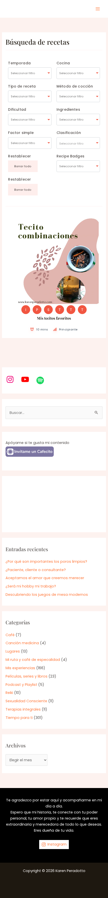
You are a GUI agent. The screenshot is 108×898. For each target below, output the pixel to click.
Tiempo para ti (19, 717)
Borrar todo (22, 166)
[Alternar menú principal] (97, 9)
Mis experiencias (20, 667)
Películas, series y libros (26, 676)
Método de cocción (75, 86)
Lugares (13, 651)
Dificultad (17, 109)
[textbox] (78, 143)
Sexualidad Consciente (26, 701)
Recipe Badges (70, 156)
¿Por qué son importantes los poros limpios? (46, 561)
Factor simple (21, 132)
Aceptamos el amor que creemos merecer (45, 577)
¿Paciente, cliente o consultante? (36, 569)
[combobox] (29, 73)
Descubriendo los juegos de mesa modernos (47, 594)
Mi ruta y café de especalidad (33, 659)
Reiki (9, 692)
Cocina (63, 63)
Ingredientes (68, 109)
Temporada (19, 63)
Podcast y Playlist (21, 684)
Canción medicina (22, 643)
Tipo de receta (22, 86)
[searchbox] (30, 73)
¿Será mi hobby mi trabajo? (31, 586)
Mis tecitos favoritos (54, 318)
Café (10, 634)
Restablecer (19, 156)
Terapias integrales (23, 709)
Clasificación (69, 132)
